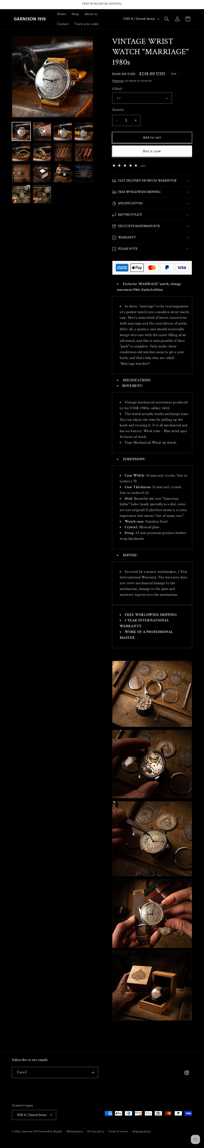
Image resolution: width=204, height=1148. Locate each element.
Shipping (117, 81)
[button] (166, 19)
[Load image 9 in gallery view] (21, 173)
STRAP (117, 89)
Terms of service (118, 1131)
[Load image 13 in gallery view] (21, 194)
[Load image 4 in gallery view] (84, 131)
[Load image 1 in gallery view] (21, 131)
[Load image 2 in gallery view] (42, 131)
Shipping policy (141, 1131)
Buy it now (152, 151)
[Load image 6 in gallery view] (42, 152)
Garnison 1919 (30, 1131)
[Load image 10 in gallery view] (42, 173)
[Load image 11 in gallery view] (63, 173)
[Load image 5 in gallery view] (21, 152)
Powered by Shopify (50, 1131)
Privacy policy (95, 1131)
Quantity (118, 110)
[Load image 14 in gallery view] (42, 194)
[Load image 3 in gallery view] (63, 131)
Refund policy (75, 1131)
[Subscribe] (92, 1072)
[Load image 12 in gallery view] (84, 173)
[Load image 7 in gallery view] (63, 152)
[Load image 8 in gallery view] (84, 152)
